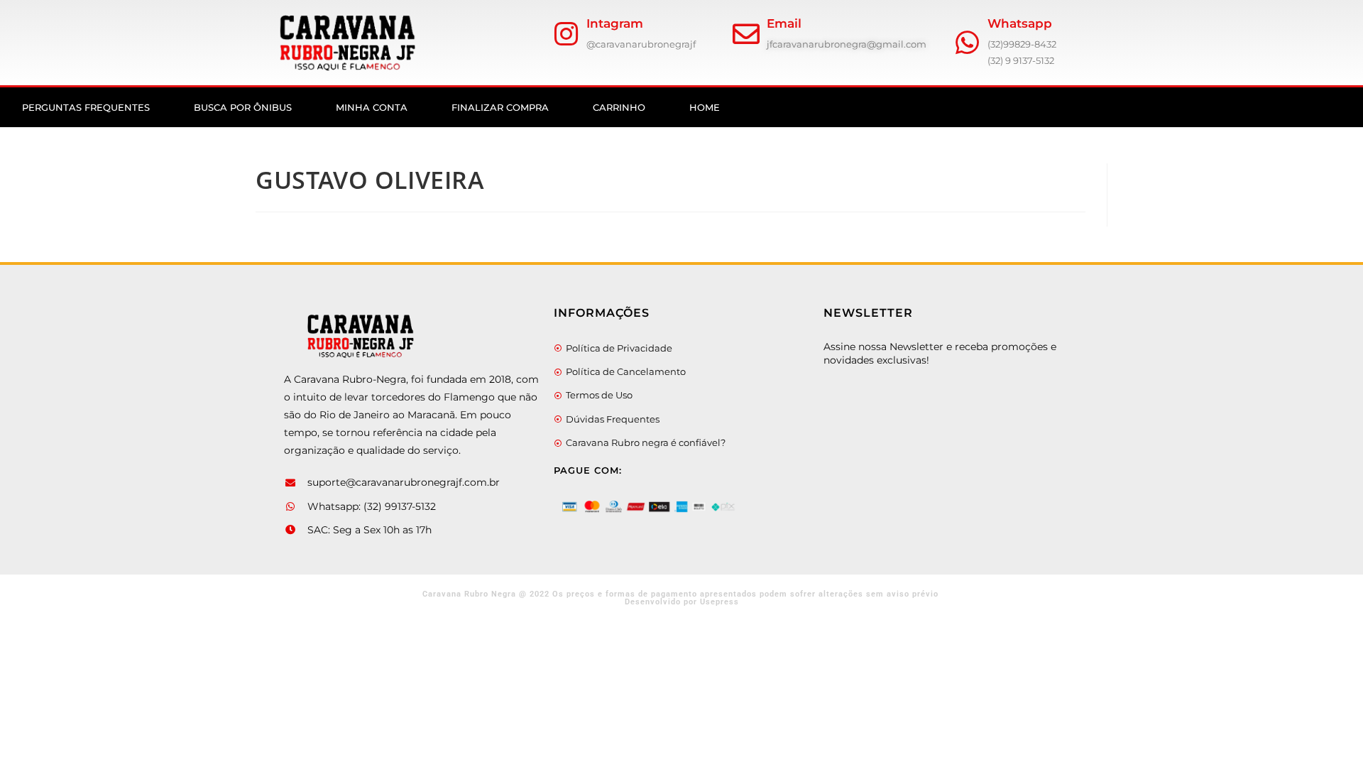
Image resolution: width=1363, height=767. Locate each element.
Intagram (614, 23)
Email (784, 23)
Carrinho (619, 107)
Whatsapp (1019, 23)
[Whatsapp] (966, 42)
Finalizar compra (500, 107)
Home (704, 107)
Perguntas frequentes (86, 107)
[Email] (746, 34)
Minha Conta (371, 107)
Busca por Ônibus (243, 107)
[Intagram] (565, 34)
